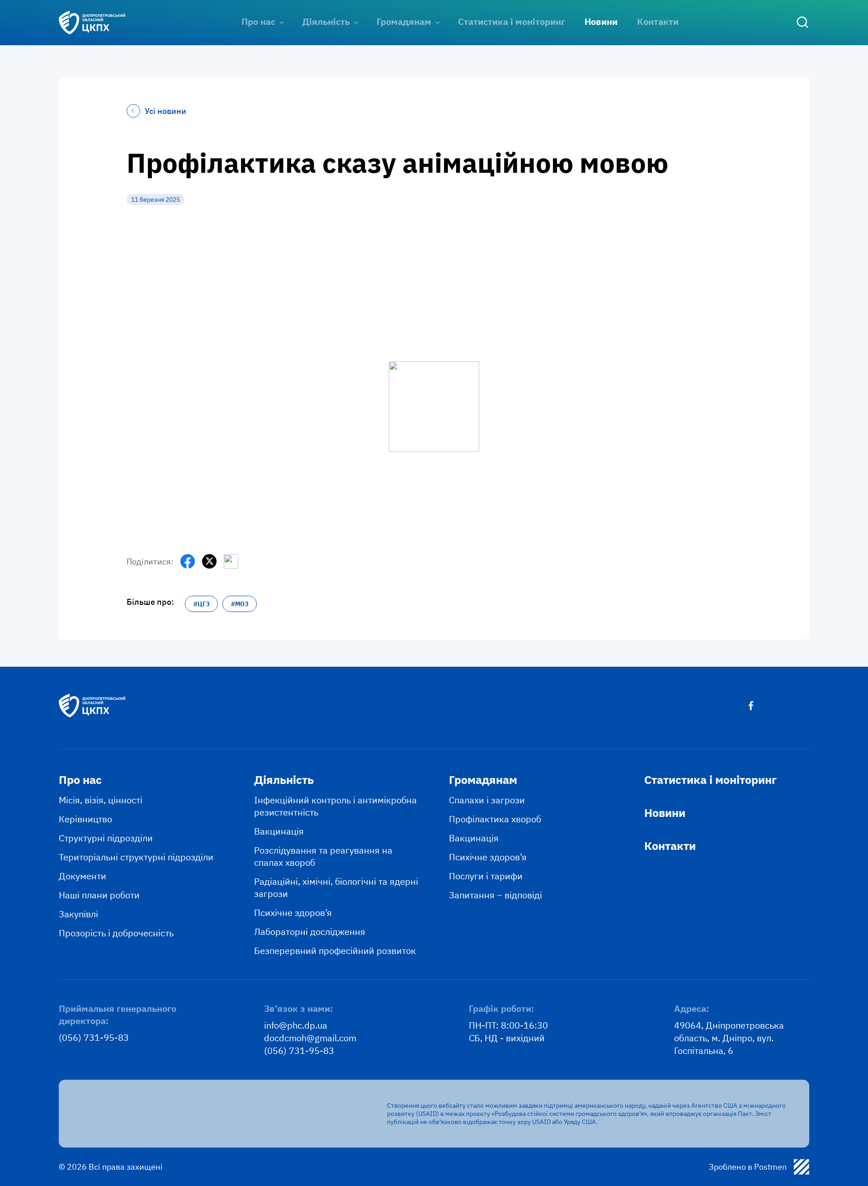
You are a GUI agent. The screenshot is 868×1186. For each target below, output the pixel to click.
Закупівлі (78, 914)
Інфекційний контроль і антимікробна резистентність (335, 806)
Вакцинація (279, 831)
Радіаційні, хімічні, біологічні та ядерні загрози (336, 887)
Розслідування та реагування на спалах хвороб (323, 856)
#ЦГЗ (201, 604)
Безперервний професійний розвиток (335, 950)
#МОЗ (240, 604)
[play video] (434, 379)
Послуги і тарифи (486, 876)
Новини (601, 21)
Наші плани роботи (99, 895)
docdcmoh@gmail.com (310, 1038)
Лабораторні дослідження (309, 931)
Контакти (658, 21)
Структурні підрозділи (106, 838)
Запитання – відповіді (495, 895)
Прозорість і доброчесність (116, 933)
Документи (82, 876)
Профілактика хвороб (495, 819)
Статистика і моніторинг (511, 21)
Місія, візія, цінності (100, 800)
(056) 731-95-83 (94, 1037)
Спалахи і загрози (487, 800)
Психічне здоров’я (293, 912)
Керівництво (85, 819)
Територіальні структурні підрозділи (136, 857)
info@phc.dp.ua (295, 1025)
